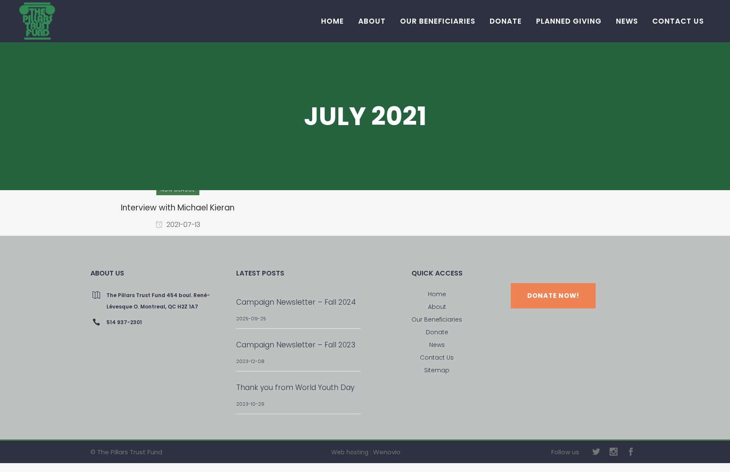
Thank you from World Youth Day (295, 387)
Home (437, 294)
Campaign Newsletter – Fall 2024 (296, 302)
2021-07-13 (182, 224)
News (437, 345)
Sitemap (436, 370)
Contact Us (437, 357)
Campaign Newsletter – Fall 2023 (295, 345)
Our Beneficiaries (436, 319)
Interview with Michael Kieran (177, 207)
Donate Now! (553, 295)
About (437, 307)
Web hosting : (351, 452)
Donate (437, 332)
